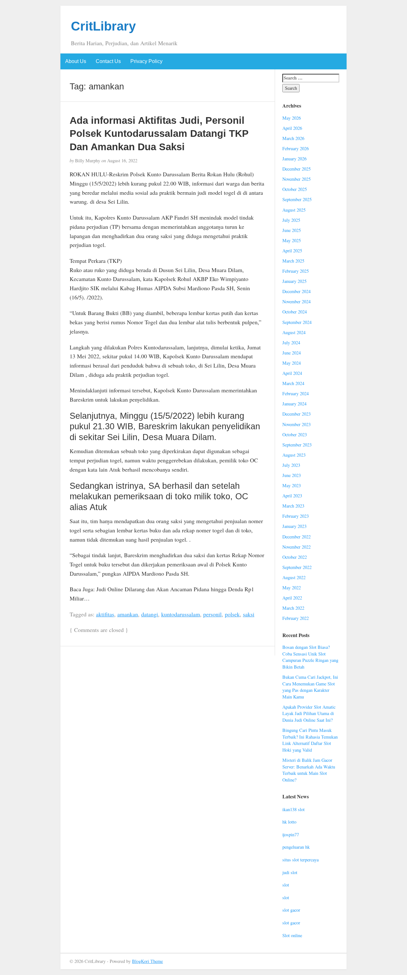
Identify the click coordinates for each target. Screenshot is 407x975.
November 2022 (296, 547)
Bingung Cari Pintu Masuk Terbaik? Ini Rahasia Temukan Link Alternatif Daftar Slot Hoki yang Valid (310, 740)
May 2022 (291, 588)
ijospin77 (290, 834)
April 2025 (292, 251)
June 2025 (291, 230)
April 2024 (292, 373)
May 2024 (291, 363)
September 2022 (297, 567)
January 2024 (294, 404)
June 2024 (291, 353)
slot (285, 885)
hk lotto (289, 822)
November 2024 (296, 301)
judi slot (289, 872)
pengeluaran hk (296, 847)
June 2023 (291, 475)
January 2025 (294, 281)
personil (212, 614)
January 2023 (294, 526)
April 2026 (292, 128)
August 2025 (294, 210)
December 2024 (296, 291)
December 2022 (296, 537)
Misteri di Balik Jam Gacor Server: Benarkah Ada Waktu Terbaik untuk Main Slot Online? (308, 770)
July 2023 (291, 465)
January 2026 (294, 159)
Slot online (292, 935)
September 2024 (297, 322)
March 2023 (293, 506)
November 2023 (296, 424)
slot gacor (291, 910)
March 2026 (293, 138)
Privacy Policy (146, 61)
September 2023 (297, 445)
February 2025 (295, 271)
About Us (75, 61)
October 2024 (294, 312)
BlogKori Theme (147, 961)
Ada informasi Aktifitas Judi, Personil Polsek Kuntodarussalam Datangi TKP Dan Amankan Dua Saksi (159, 133)
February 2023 (295, 516)
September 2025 (297, 199)
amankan (127, 614)
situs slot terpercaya (300, 860)
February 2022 (295, 618)
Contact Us (108, 61)
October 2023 (294, 434)
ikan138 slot (293, 809)
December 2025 (296, 169)
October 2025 (294, 189)
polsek (232, 614)
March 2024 (293, 383)
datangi (149, 614)
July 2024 (291, 343)
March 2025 (293, 261)
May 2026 (291, 118)
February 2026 (295, 148)
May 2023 (291, 485)
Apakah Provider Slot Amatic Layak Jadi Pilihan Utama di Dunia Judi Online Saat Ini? (308, 713)
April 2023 (292, 496)
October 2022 (294, 557)
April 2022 (292, 598)
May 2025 (291, 240)
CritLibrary (103, 26)
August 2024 (294, 332)
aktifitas (105, 614)
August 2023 (294, 455)
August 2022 (294, 577)
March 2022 (293, 608)
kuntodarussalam (180, 614)
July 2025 (291, 220)
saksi (248, 614)
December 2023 (296, 414)
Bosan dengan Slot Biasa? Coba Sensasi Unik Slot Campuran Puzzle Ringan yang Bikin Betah (310, 657)
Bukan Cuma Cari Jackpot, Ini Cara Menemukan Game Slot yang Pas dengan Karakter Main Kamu (310, 687)
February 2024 (295, 393)
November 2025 (296, 179)
